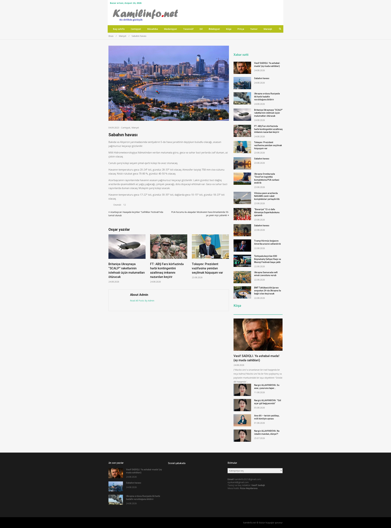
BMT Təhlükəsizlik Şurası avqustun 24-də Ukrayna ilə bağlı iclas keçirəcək (267, 290)
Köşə (228, 28)
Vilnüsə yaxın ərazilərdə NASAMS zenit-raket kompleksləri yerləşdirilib (267, 196)
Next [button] (227, 260)
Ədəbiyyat (214, 28)
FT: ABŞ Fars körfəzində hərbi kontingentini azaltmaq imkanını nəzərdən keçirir (268, 129)
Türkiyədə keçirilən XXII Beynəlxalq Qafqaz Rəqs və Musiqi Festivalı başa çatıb (267, 259)
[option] (127, 258)
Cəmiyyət (136, 28)
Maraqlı (268, 28)
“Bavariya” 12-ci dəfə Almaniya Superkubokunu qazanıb (267, 212)
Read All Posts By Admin (142, 300)
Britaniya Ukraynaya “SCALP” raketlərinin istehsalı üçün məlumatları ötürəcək (268, 113)
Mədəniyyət (170, 28)
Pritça (241, 28)
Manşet (135, 127)
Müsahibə (152, 28)
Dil (201, 28)
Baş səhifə (119, 28)
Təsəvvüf (188, 28)
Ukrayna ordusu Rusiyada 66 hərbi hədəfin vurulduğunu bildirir (267, 96)
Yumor (254, 28)
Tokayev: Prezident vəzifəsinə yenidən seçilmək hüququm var (207, 268)
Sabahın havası (261, 78)
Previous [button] (110, 260)
